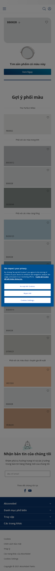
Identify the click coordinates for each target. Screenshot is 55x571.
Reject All (27, 293)
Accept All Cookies (27, 286)
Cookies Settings (27, 300)
